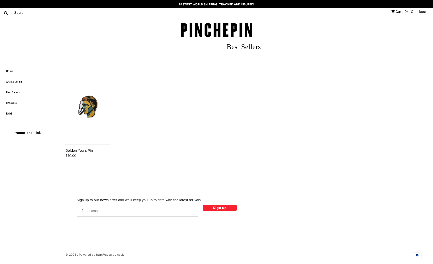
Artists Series (14, 82)
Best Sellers (13, 92)
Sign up (220, 208)
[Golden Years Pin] (88, 118)
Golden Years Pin (79, 150)
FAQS (9, 113)
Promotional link (27, 133)
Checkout (418, 11)
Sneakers (11, 103)
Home (9, 71)
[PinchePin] (216, 30)
